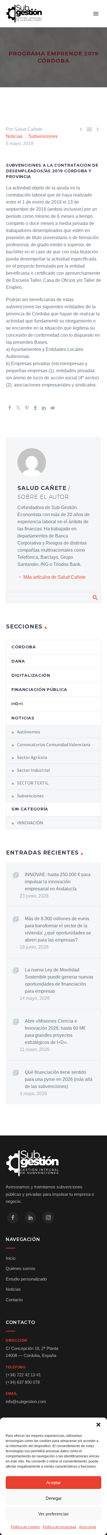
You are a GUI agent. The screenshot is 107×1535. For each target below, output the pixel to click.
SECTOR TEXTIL (33, 783)
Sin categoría (29, 809)
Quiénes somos (20, 1268)
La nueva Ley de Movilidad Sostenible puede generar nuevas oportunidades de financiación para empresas (59, 980)
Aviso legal (87, 1527)
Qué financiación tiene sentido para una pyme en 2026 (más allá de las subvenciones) (58, 1079)
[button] (98, 1425)
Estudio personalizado (26, 1279)
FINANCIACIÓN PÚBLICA (39, 689)
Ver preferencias (53, 1513)
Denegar (54, 1498)
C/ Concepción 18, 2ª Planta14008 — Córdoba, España (32, 1352)
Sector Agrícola (32, 757)
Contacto (14, 1299)
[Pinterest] (27, 408)
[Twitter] (18, 408)
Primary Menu (96, 13)
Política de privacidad (59, 1527)
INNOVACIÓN (30, 823)
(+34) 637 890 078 (23, 1382)
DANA (18, 661)
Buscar (95, 597)
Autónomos (28, 732)
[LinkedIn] (44, 408)
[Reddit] (52, 408)
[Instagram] (48, 1217)
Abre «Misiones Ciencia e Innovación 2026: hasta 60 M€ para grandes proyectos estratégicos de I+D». (55, 1032)
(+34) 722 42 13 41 (23, 1374)
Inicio (10, 1258)
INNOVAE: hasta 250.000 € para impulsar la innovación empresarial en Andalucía (57, 881)
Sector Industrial (33, 770)
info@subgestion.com (26, 1401)
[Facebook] (9, 408)
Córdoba (23, 646)
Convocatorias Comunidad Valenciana (53, 744)
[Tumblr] (35, 408)
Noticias (14, 136)
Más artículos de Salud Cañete (54, 577)
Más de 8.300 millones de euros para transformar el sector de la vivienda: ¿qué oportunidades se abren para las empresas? (58, 929)
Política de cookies (25, 1527)
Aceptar (53, 1482)
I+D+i (17, 703)
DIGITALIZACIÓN (30, 675)
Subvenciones (43, 136)
